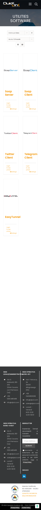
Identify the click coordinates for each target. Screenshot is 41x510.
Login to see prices (9, 105)
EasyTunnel (12, 217)
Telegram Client (30, 155)
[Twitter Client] (10, 133)
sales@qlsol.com (32, 403)
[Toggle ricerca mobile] (36, 4)
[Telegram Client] (30, 133)
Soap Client (28, 93)
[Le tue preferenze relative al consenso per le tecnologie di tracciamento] (37, 506)
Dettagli (14, 109)
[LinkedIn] (24, 476)
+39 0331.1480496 (12, 397)
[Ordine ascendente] (32, 33)
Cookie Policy (26, 507)
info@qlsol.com (13, 402)
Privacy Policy (27, 462)
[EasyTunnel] (10, 196)
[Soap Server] (10, 70)
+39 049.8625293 (31, 394)
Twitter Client (9, 155)
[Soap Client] (30, 70)
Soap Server (9, 93)
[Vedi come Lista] (22, 45)
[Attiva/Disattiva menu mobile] (30, 4)
